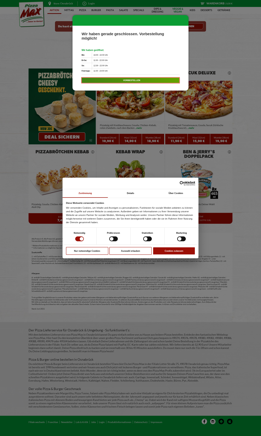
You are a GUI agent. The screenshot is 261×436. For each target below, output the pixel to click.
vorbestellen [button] (131, 80)
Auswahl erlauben (130, 251)
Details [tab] (130, 193)
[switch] (113, 238)
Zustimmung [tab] (85, 193)
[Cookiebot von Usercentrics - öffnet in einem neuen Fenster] (182, 183)
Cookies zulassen (174, 251)
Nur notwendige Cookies (87, 251)
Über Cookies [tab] (176, 193)
